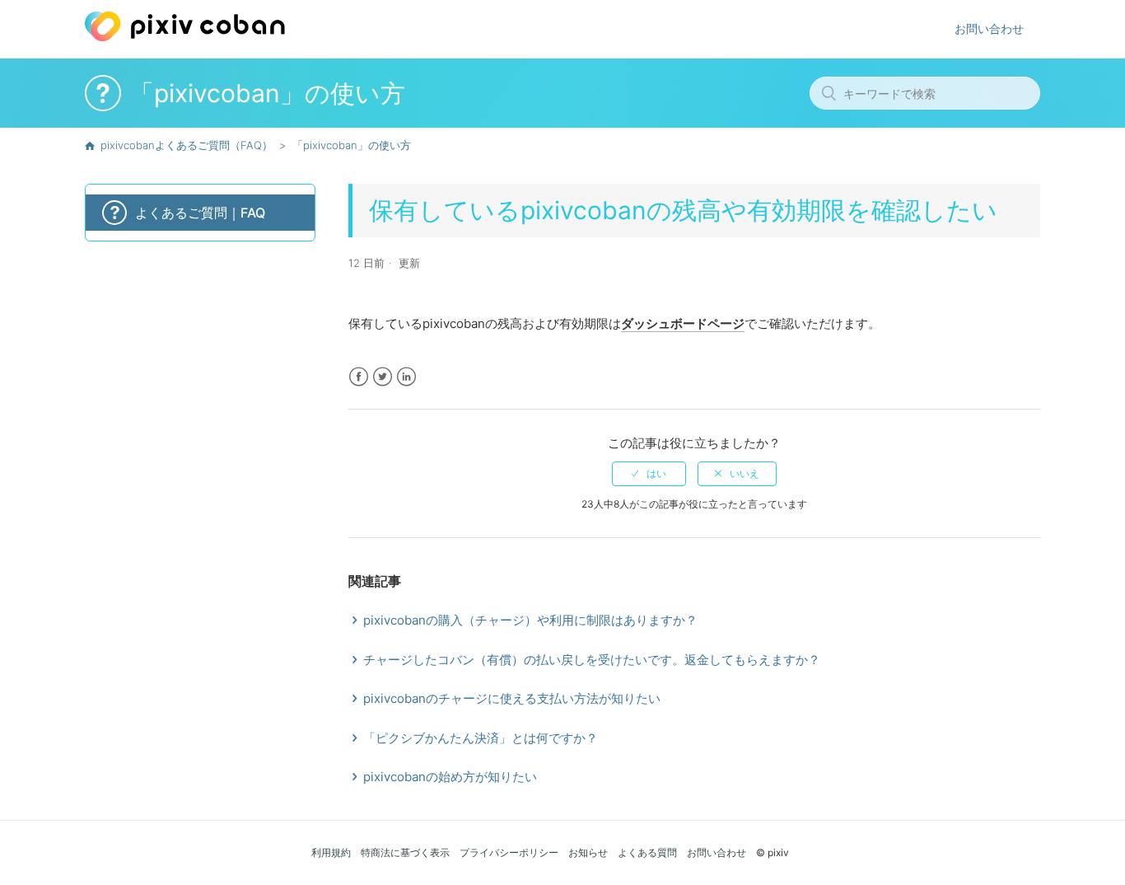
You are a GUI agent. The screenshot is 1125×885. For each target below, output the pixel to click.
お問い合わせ (989, 28)
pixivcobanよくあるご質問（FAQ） (186, 145)
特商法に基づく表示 (405, 852)
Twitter (382, 377)
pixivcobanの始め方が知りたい (450, 776)
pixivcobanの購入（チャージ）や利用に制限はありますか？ (530, 620)
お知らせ (588, 852)
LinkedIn (406, 377)
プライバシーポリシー (509, 852)
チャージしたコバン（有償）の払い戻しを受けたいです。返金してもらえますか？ (591, 659)
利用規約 (331, 852)
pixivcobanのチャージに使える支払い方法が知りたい (512, 698)
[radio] (649, 473)
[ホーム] (185, 36)
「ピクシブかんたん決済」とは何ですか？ (480, 738)
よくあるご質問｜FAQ (200, 212)
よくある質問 (647, 852)
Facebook (358, 377)
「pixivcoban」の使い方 (351, 145)
